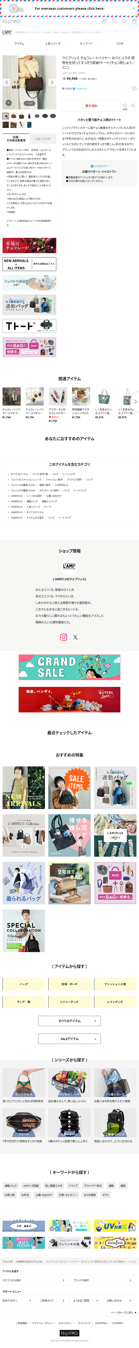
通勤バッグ (11, 1185)
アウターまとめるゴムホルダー (57, 411)
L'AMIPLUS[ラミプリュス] (29, 1261)
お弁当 (25, 1195)
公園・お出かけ (44, 1195)
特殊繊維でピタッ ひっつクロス (80, 411)
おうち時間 (90, 1195)
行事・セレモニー (68, 1195)
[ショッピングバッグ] (134, 21)
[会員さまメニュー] (105, 21)
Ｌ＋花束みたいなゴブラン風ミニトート (103, 413)
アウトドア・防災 (93, 1185)
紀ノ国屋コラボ (53, 1185)
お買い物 (10, 1195)
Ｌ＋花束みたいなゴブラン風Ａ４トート (127, 413)
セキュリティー (65, 1323)
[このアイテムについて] (134, 88)
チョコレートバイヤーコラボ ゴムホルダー (12, 413)
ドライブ (73, 1185)
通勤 (111, 1185)
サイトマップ (84, 1323)
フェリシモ (8, 1261)
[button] (52, 82)
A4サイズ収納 (31, 1185)
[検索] (114, 21)
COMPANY (117, 1323)
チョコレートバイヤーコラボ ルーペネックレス (35, 413)
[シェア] (133, 106)
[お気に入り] (124, 21)
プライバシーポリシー (43, 1323)
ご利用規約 (21, 1323)
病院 (123, 1185)
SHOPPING (101, 1323)
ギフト (105, 1195)
